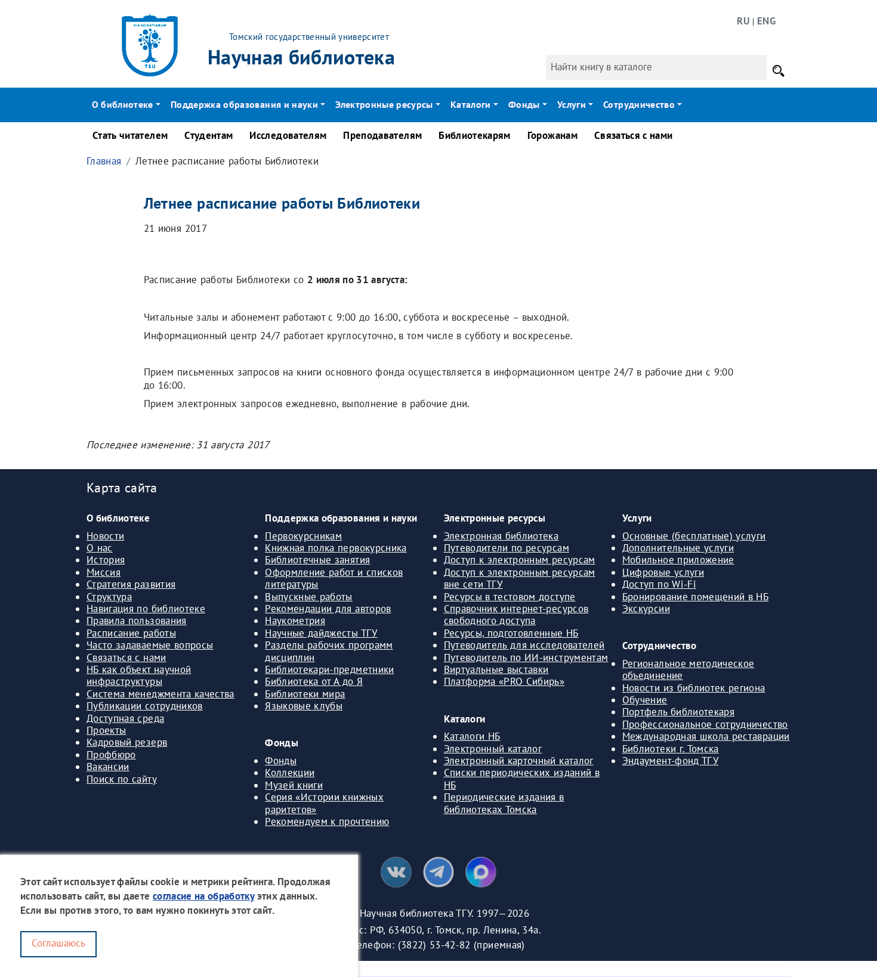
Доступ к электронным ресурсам (519, 559)
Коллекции (289, 772)
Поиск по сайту (122, 779)
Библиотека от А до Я (314, 681)
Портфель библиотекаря (678, 711)
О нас (100, 547)
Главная (104, 161)
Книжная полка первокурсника (335, 547)
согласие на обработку (203, 895)
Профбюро (111, 754)
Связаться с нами (633, 135)
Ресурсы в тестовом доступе (510, 596)
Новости (105, 535)
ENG (766, 20)
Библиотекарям (474, 135)
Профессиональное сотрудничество (705, 724)
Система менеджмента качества (160, 693)
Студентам (208, 135)
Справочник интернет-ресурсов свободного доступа (516, 614)
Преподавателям (382, 135)
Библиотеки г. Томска (670, 748)
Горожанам (552, 135)
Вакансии (108, 766)
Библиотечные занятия (317, 559)
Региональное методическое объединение (688, 669)
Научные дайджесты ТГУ (321, 633)
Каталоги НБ (472, 736)
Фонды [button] (524, 104)
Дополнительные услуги (678, 547)
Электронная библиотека (501, 535)
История (106, 559)
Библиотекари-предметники (329, 669)
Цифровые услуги (663, 572)
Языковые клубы (303, 705)
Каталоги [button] (470, 104)
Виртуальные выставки (496, 669)
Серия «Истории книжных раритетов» (324, 802)
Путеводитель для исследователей (524, 645)
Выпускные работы (309, 596)
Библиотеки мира (305, 693)
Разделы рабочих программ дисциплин (329, 650)
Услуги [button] (571, 104)
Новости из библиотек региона (693, 687)
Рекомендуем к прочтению (327, 821)
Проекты (106, 730)
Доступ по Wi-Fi (659, 584)
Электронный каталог (493, 748)
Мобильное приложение (678, 559)
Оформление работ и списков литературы (334, 578)
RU (743, 20)
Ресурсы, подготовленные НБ (511, 633)
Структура (109, 596)
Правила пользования (137, 620)
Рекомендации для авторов (328, 608)
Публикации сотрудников (145, 705)
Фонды (281, 760)
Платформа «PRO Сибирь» (504, 681)
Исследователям (287, 135)
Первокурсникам (303, 535)
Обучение (645, 699)
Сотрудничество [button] (639, 104)
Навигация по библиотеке (146, 608)
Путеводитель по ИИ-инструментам (526, 657)
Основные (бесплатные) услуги (694, 535)
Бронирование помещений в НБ (695, 596)
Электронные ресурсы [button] (384, 104)
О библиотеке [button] (122, 104)
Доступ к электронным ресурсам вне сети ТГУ (519, 578)
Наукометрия (295, 620)
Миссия (104, 572)
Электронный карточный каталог (519, 760)
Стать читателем (130, 135)
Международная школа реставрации (706, 736)
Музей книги (294, 785)
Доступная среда (125, 718)
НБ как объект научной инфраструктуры (139, 675)
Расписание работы (131, 633)
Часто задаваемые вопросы (150, 645)
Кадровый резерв (127, 742)
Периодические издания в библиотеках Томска (504, 802)
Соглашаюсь (58, 943)
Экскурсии (646, 608)
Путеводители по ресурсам (506, 547)
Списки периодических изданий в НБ (522, 778)
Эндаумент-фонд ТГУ (670, 760)
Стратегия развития (131, 584)
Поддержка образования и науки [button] (244, 104)
